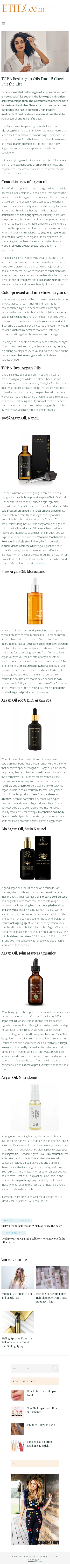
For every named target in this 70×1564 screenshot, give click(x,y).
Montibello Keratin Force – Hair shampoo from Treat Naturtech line (52, 1297)
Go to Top (33, 1559)
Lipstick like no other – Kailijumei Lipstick (40, 1443)
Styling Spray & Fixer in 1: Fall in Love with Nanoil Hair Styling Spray (16, 1342)
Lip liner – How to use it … (42, 1425)
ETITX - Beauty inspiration (25, 1556)
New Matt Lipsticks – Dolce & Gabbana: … (43, 1410)
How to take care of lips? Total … (41, 1393)
